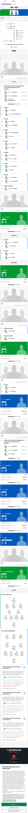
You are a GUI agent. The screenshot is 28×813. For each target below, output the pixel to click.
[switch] (4, 677)
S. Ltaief (8, 23)
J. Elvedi (8, 26)
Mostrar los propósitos (14, 811)
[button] (26, 4)
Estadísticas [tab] (16, 17)
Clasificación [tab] (24, 17)
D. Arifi (8, 28)
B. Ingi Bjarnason (6, 41)
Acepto (13, 804)
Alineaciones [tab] (9, 17)
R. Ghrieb (20, 34)
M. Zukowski (20, 30)
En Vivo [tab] (2, 17)
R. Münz (20, 38)
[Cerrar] (25, 766)
